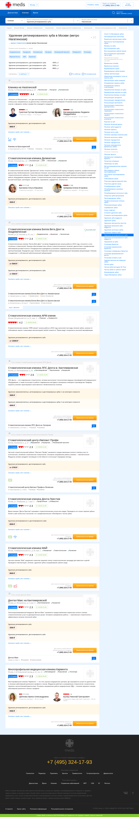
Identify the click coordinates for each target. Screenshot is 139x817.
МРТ (85, 783)
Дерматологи (108, 773)
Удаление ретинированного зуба (116, 235)
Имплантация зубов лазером (114, 80)
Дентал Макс (13, 658)
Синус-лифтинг (109, 210)
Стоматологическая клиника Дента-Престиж (34, 499)
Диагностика (13, 13)
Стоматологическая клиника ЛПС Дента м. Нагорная (29, 425)
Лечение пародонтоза (112, 142)
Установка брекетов (111, 244)
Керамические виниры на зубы (115, 90)
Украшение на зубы (111, 242)
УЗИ (92, 783)
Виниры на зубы (110, 46)
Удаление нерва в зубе (112, 232)
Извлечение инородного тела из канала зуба (115, 77)
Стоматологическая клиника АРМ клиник (32, 315)
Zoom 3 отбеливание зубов (114, 34)
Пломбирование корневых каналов (113, 189)
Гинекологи (30, 773)
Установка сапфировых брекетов (116, 251)
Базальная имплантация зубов (115, 39)
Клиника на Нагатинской (22, 87)
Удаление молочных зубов (113, 230)
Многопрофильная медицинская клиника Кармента (38, 669)
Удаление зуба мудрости (113, 218)
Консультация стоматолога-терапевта (114, 110)
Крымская (32, 57)
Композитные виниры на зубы (115, 95)
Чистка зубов (108, 264)
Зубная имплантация (111, 74)
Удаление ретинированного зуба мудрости (116, 238)
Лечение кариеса (110, 129)
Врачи (35, 13)
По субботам (76, 74)
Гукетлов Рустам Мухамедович (33, 112)
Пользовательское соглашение (62, 809)
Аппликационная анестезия (114, 36)
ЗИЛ (24, 57)
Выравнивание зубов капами (114, 71)
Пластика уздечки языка (112, 184)
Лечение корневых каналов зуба (115, 135)
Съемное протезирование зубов (115, 215)
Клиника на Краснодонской (19, 146)
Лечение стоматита (111, 152)
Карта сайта (21, 809)
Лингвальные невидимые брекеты (113, 157)
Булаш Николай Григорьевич (76, 697)
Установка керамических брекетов (113, 247)
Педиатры (42, 773)
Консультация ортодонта (113, 97)
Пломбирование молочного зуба (115, 193)
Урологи (65, 773)
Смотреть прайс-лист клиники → (19, 132)
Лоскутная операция (111, 161)
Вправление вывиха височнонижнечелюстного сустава (113, 59)
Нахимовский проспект (62, 52)
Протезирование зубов (112, 198)
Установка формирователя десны (113, 254)
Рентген (107, 783)
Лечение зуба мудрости (112, 127)
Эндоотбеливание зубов (113, 275)
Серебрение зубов (110, 207)
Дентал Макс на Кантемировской (27, 600)
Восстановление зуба (112, 48)
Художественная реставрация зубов (115, 261)
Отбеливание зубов (111, 178)
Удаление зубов (110, 220)
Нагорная (48, 52)
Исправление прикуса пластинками (112, 86)
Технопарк (87, 52)
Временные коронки (111, 66)
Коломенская (37, 52)
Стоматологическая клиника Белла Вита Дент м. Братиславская (34, 301)
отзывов (13, 94)
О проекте (9, 809)
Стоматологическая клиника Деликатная (31, 158)
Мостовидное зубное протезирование (111, 171)
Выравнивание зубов (111, 68)
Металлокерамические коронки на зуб (115, 167)
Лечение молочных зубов (113, 137)
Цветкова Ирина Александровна (34, 697)
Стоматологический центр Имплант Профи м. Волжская (30, 487)
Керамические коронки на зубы (115, 92)
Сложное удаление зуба (113, 213)
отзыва (13, 165)
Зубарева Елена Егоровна (75, 188)
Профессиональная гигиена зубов (114, 201)
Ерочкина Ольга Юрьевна (31, 188)
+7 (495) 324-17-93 (110, 4)
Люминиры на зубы (111, 164)
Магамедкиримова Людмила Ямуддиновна (76, 113)
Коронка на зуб (109, 122)
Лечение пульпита (110, 149)
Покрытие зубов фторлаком (114, 196)
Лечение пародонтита (112, 140)
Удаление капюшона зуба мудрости (113, 226)
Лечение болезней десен (113, 124)
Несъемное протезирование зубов (114, 175)
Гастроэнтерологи (92, 773)
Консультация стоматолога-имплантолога (114, 106)
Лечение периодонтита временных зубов (112, 145)
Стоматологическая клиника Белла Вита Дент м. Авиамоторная (34, 294)
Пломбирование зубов (112, 186)
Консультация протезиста (113, 103)
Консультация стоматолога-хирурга (114, 114)
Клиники (25, 13)
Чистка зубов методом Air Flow (115, 267)
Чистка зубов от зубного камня (115, 269)
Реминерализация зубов (113, 205)
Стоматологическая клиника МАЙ (27, 548)
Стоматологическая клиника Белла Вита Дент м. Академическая (36, 230)
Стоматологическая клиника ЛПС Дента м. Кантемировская (43, 367)
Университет (77, 52)
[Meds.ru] (69, 745)
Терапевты (54, 773)
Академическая (15, 52)
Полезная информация (38, 809)
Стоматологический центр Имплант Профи (33, 440)
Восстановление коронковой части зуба (114, 54)
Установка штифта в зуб (112, 258)
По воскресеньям (90, 74)
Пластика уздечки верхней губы (115, 181)
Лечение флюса (110, 154)
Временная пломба (111, 63)
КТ (99, 783)
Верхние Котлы (15, 57)
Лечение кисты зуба (111, 132)
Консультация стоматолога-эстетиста (114, 118)
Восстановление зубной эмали (115, 51)
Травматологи (77, 773)
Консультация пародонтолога (114, 100)
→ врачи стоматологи (17, 43)
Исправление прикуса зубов (114, 83)
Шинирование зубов (111, 272)
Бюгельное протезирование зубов (114, 42)
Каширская (26, 52)
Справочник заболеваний (70, 783)
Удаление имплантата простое (115, 223)
